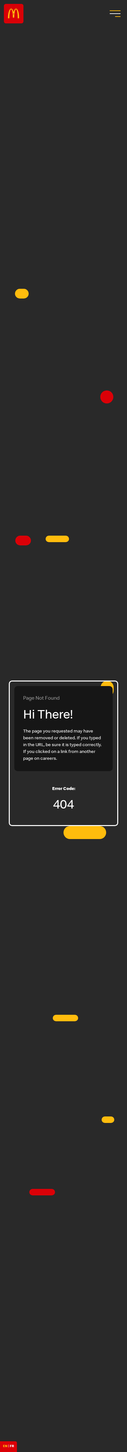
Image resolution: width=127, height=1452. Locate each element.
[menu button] (114, 13)
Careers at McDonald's (13, 13)
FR (12, 1446)
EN (5, 1446)
